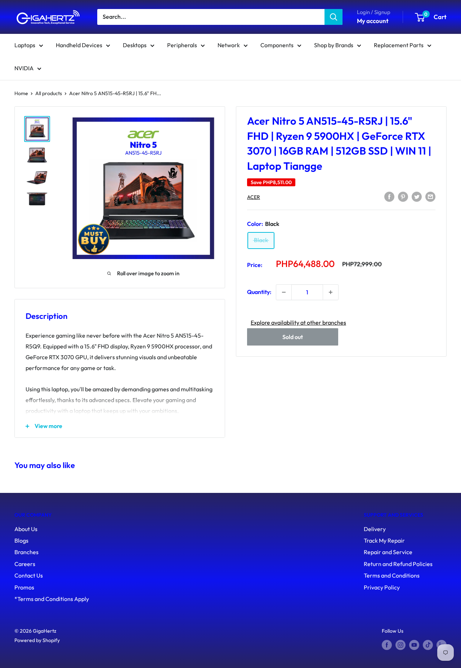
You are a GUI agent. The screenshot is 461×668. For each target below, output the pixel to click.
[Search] (334, 17)
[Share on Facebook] (389, 196)
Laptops (24, 45)
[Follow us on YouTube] (414, 645)
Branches (26, 552)
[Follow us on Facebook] (387, 645)
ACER (253, 197)
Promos (24, 587)
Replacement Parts (399, 45)
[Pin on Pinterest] (403, 196)
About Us (25, 529)
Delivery (375, 529)
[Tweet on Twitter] (417, 196)
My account (373, 21)
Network (229, 45)
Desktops (135, 45)
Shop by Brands (333, 45)
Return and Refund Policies (398, 563)
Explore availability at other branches (298, 322)
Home (21, 93)
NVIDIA (23, 68)
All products (48, 93)
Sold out (292, 336)
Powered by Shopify (37, 640)
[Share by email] (430, 196)
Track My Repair (384, 540)
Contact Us (28, 575)
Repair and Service (388, 552)
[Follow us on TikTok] (428, 645)
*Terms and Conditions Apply (51, 598)
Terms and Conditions (392, 575)
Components (277, 45)
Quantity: (259, 291)
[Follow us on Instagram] (400, 645)
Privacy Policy (382, 587)
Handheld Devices (79, 45)
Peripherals (182, 45)
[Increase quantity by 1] (330, 292)
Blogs (21, 540)
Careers (24, 563)
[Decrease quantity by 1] (283, 292)
